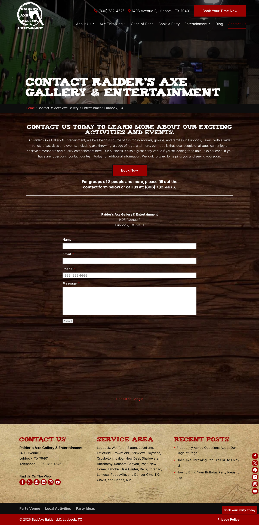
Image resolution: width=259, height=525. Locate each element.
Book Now (129, 170)
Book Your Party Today (239, 510)
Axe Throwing (111, 24)
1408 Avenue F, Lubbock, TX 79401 (160, 11)
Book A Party (169, 24)
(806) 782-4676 (111, 11)
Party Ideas (85, 508)
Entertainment (195, 24)
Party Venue (29, 508)
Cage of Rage (142, 24)
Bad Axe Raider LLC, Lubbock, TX (57, 519)
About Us (83, 24)
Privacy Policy (228, 519)
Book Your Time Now (220, 11)
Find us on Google (129, 399)
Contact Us (237, 24)
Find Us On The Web (35, 476)
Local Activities (58, 508)
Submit (68, 321)
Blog (219, 24)
